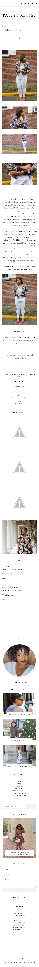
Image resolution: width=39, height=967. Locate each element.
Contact (23, 959)
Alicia (5, 567)
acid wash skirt (19, 795)
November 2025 (19, 930)
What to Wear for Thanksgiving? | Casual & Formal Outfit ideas (19, 853)
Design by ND (29, 962)
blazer (8, 374)
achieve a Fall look (19, 791)
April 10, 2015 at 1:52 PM (12, 569)
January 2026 (19, 927)
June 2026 (19, 915)
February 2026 (19, 925)
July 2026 (19, 913)
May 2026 (19, 918)
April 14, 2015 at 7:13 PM (12, 590)
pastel (32, 374)
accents (19, 786)
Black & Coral (19, 403)
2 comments (19, 387)
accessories (19, 788)
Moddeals (21, 231)
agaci (19, 798)
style (19, 376)
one (28, 337)
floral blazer (16, 374)
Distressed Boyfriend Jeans (19, 397)
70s (19, 781)
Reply (4, 579)
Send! (19, 889)
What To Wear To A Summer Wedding (20, 766)
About (15, 959)
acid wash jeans (19, 793)
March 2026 (19, 923)
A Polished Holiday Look (19, 740)
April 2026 (19, 920)
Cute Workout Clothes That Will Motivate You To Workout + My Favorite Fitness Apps (20, 714)
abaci (19, 784)
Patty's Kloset (19, 15)
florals (26, 374)
